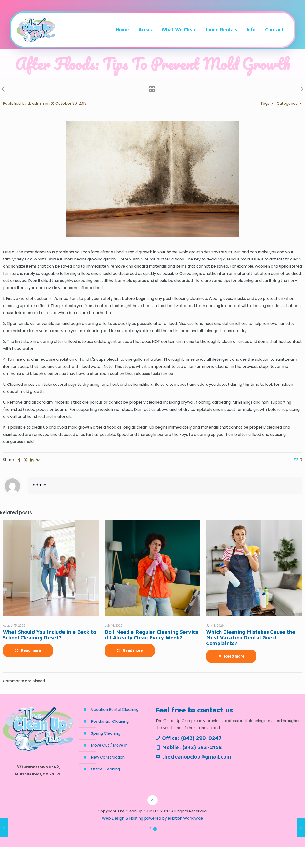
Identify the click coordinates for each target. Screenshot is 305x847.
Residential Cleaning (110, 721)
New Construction (108, 757)
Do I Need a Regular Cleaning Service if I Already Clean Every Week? (152, 635)
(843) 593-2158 (202, 747)
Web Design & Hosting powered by (135, 818)
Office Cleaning (105, 769)
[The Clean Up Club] (36, 29)
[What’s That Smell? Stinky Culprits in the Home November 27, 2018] (301, 827)
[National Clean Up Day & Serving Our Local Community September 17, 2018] (4, 827)
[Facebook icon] (150, 828)
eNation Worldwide (185, 818)
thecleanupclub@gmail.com (196, 756)
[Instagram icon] (155, 828)
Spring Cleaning (105, 733)
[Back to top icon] (152, 800)
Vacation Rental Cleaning (114, 709)
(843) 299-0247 (201, 738)
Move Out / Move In (109, 745)
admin (38, 103)
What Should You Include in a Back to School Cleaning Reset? (49, 635)
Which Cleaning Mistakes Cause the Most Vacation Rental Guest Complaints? (250, 637)
